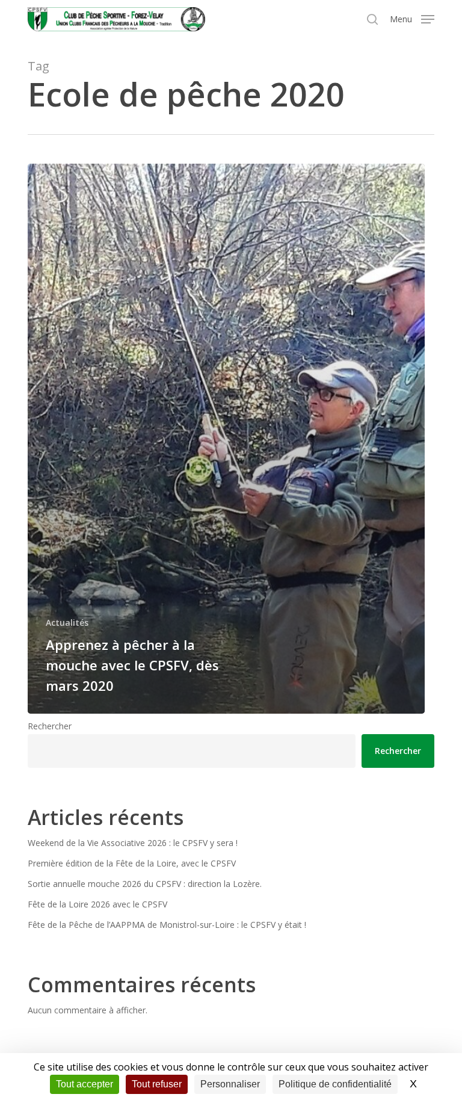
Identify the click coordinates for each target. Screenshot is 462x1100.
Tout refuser (157, 1084)
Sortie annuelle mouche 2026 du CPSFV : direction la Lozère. (145, 883)
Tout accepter (84, 1084)
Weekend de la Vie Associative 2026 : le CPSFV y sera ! (133, 842)
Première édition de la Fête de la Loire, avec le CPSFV (132, 863)
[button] (412, 18)
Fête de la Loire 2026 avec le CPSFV (97, 904)
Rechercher (50, 726)
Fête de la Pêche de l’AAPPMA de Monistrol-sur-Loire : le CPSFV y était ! (167, 924)
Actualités (67, 622)
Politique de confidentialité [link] (335, 1084)
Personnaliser (230, 1084)
